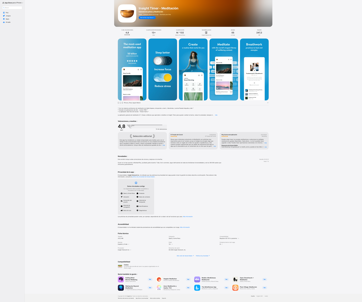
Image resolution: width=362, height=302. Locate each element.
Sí (220, 244)
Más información (188, 216)
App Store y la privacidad (142, 298)
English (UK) (260, 296)
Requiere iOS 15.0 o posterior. (228, 238)
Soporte (164, 298)
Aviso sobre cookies (155, 298)
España (253, 296)
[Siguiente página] (270, 69)
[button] (12, 12)
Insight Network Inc (123, 250)
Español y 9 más (122, 244)
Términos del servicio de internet (126, 298)
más (216, 115)
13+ (170, 244)
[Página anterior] (116, 69)
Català (266, 296)
